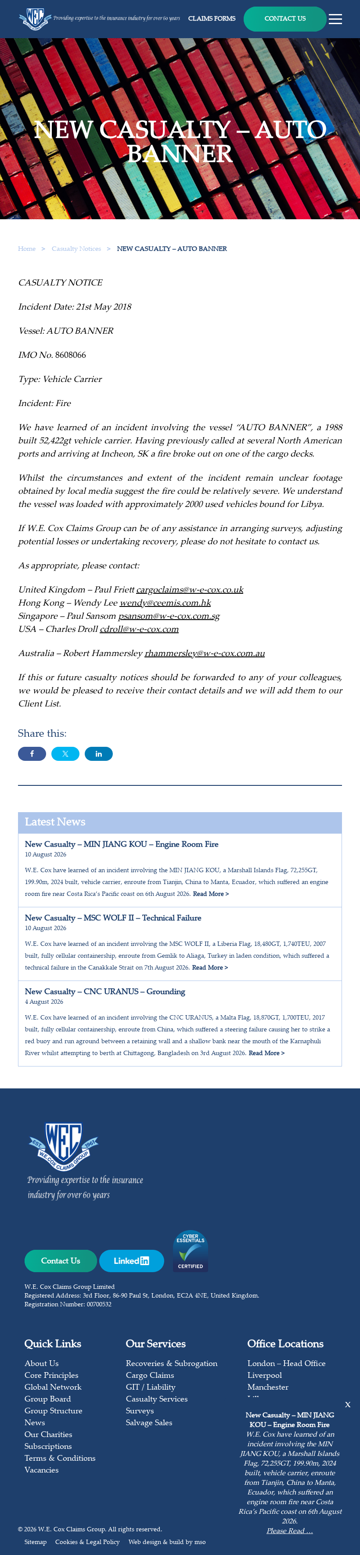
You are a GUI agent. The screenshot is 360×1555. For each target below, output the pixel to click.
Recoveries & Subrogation (171, 1364)
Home (27, 249)
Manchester (268, 1388)
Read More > (211, 895)
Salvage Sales (149, 1423)
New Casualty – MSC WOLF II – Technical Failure (113, 919)
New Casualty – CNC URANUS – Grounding (105, 992)
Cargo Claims (150, 1376)
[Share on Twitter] (65, 754)
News (35, 1423)
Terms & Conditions (60, 1459)
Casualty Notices (77, 249)
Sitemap (36, 1543)
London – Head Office (287, 1364)
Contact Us (285, 19)
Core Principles (52, 1376)
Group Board (48, 1400)
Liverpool (265, 1376)
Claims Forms (211, 19)
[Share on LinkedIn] (99, 754)
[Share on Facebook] (32, 754)
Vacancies (42, 1471)
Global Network (53, 1388)
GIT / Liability (151, 1388)
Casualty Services (157, 1400)
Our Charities (48, 1435)
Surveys (140, 1412)
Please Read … (289, 1531)
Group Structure (54, 1412)
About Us (42, 1364)
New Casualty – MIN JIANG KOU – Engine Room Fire (122, 845)
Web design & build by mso (167, 1543)
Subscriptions (48, 1447)
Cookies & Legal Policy (87, 1543)
